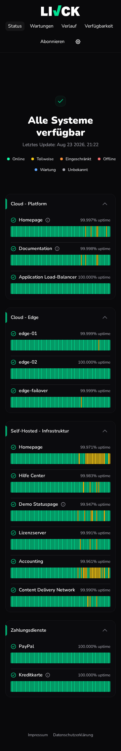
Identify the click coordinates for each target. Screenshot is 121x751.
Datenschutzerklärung (73, 735)
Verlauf (69, 26)
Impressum (38, 735)
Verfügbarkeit (99, 26)
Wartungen (41, 26)
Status (15, 26)
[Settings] (78, 41)
